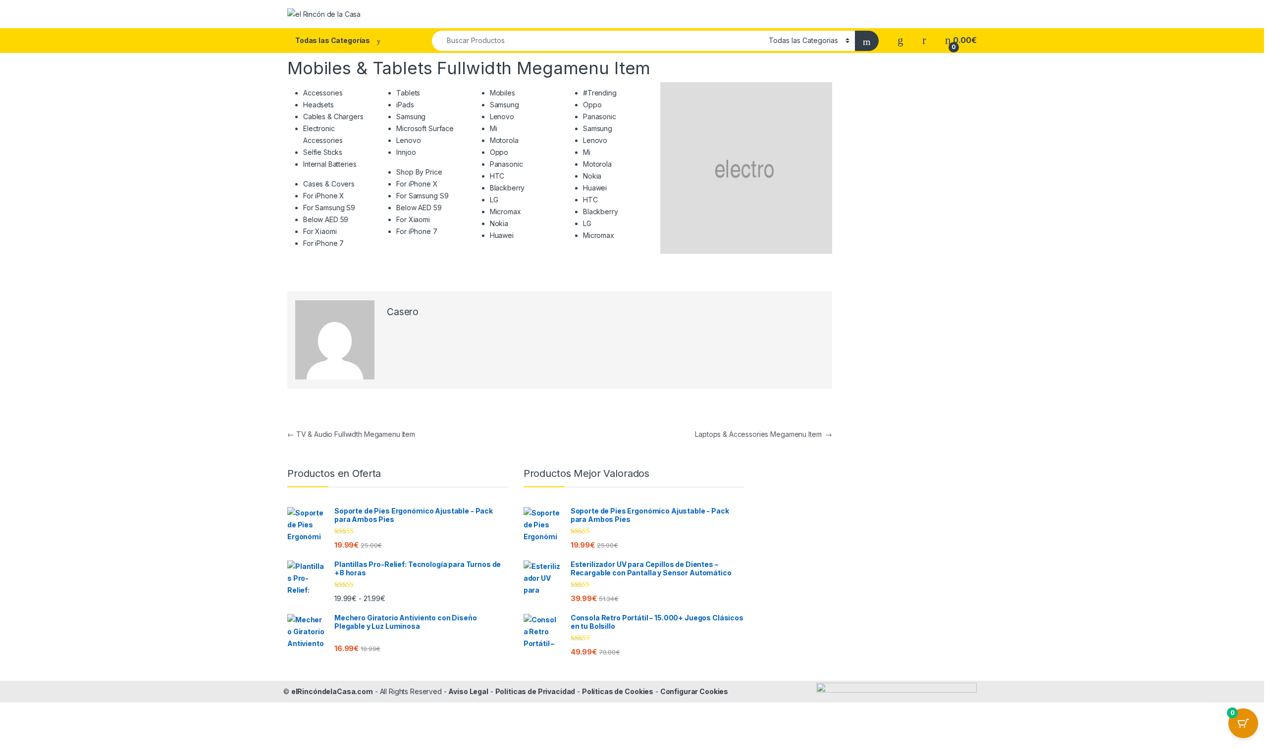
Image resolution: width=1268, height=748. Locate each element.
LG (494, 199)
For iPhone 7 (323, 243)
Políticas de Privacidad (535, 691)
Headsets (318, 104)
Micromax (505, 211)
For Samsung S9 (329, 207)
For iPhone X (323, 195)
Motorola (504, 140)
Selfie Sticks (322, 152)
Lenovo (408, 140)
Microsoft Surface (425, 128)
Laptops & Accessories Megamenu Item (763, 434)
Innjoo (406, 152)
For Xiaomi (320, 231)
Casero (403, 312)
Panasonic (506, 164)
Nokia (499, 223)
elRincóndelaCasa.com (332, 691)
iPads (405, 104)
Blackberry (507, 188)
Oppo (499, 152)
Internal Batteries (329, 164)
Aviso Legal (468, 691)
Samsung (410, 116)
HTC (497, 176)
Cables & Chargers (333, 116)
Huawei (502, 235)
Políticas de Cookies (617, 691)
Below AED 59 (325, 219)
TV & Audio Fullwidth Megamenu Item (351, 434)
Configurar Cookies (694, 691)
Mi (493, 128)
